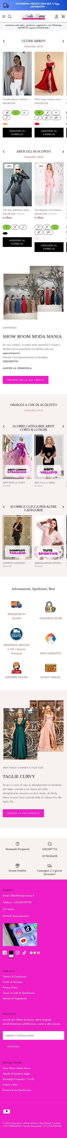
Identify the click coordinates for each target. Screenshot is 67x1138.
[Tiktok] (24, 953)
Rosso (37, 124)
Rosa (37, 238)
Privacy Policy (10, 987)
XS (7, 112)
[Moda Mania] (33, 16)
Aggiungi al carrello (17, 132)
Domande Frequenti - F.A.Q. (19, 1079)
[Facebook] (5, 953)
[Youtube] (11, 954)
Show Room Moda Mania (16, 1068)
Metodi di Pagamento (15, 998)
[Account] (55, 16)
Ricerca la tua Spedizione (17, 1090)
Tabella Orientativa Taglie (16, 1074)
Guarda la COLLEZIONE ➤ (23, 813)
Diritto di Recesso (12, 982)
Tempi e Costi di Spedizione (19, 993)
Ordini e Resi (10, 1085)
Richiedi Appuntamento (16, 916)
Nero (5, 233)
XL (46, 117)
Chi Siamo (8, 909)
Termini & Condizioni (14, 976)
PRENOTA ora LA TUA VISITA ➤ (25, 380)
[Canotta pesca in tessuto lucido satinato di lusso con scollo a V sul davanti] (17, 74)
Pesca (5, 124)
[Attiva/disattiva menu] (4, 16)
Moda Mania (16, 1123)
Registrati (13, 1046)
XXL (56, 117)
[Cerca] (11, 16)
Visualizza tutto (33, 46)
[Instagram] (18, 953)
